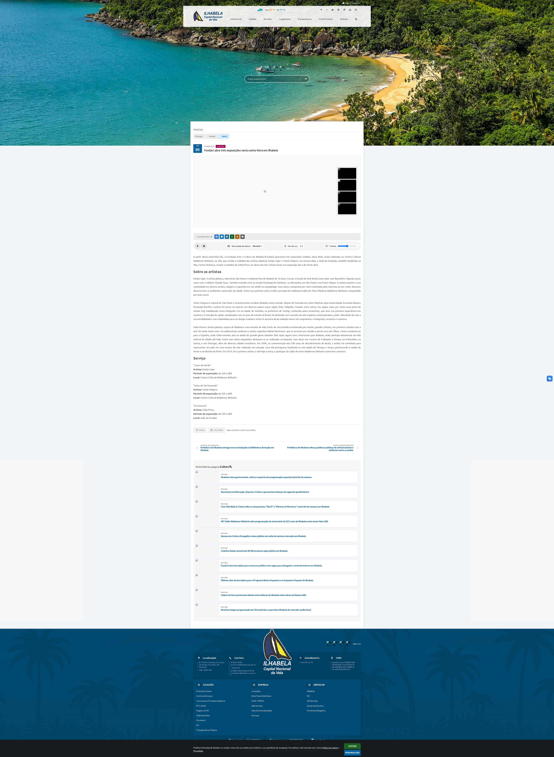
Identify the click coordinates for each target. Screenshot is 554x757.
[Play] (198, 246)
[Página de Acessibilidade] (355, 9)
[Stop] (204, 246)
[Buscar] (305, 79)
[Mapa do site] (350, 9)
